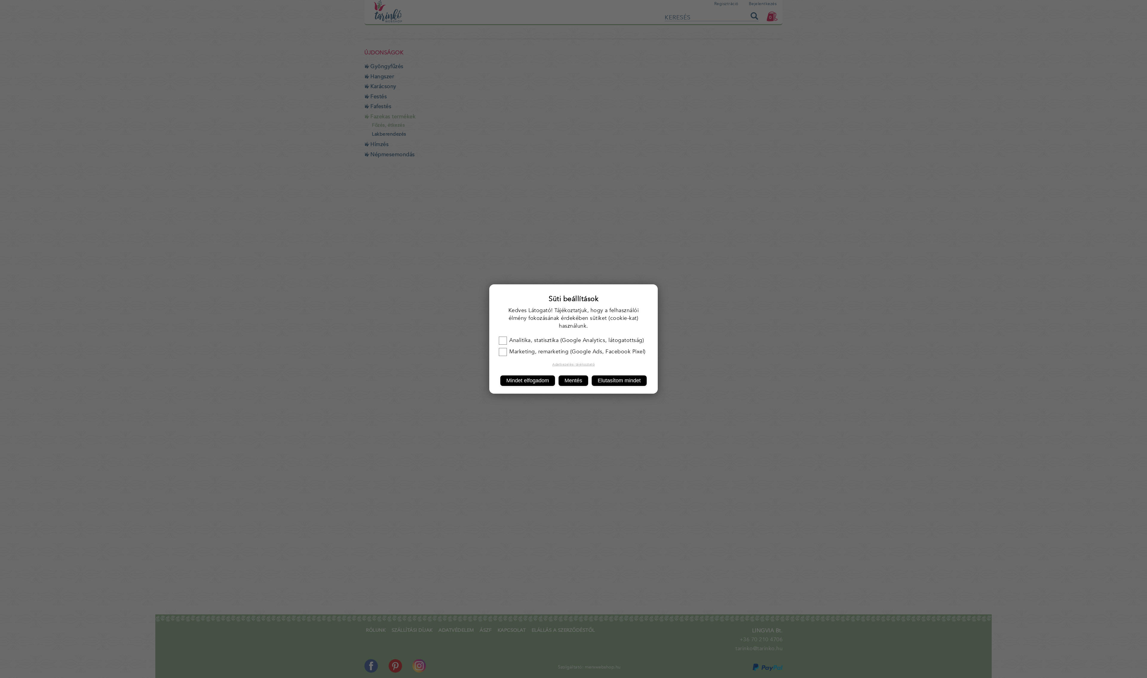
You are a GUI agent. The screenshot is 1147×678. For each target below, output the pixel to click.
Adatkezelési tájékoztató (573, 364)
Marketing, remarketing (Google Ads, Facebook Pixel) (577, 352)
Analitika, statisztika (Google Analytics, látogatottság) (576, 340)
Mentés (573, 381)
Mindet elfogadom (527, 381)
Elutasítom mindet (619, 381)
